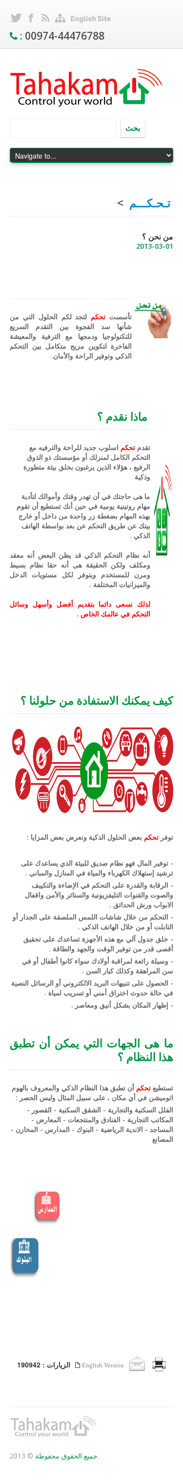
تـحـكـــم (149, 203)
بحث (132, 127)
